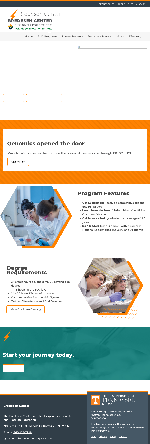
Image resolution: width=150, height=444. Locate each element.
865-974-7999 (22, 432)
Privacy (103, 436)
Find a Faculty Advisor (44, 97)
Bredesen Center (39, 14)
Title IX (123, 436)
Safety (113, 436)
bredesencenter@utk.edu (35, 438)
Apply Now (13, 97)
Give (130, 4)
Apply (121, 4)
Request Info (107, 4)
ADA (93, 436)
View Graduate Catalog (25, 309)
